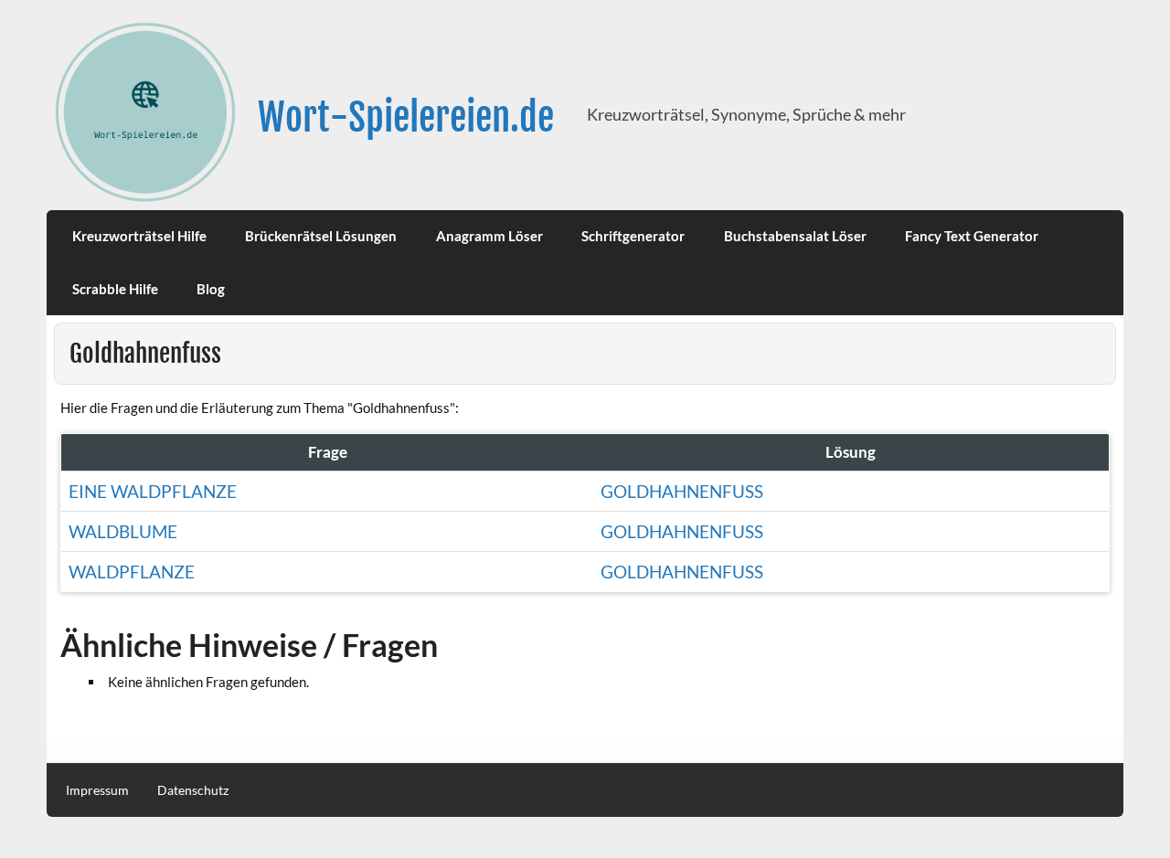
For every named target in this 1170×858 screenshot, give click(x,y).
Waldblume (123, 531)
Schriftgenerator (633, 236)
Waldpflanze (132, 571)
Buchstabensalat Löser (795, 236)
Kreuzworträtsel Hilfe (139, 236)
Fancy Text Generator (971, 236)
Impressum (97, 790)
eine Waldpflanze (153, 491)
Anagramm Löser (489, 236)
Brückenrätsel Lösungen (321, 236)
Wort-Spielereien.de (406, 117)
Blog (211, 289)
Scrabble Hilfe (115, 289)
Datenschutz (193, 790)
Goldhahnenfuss (682, 491)
